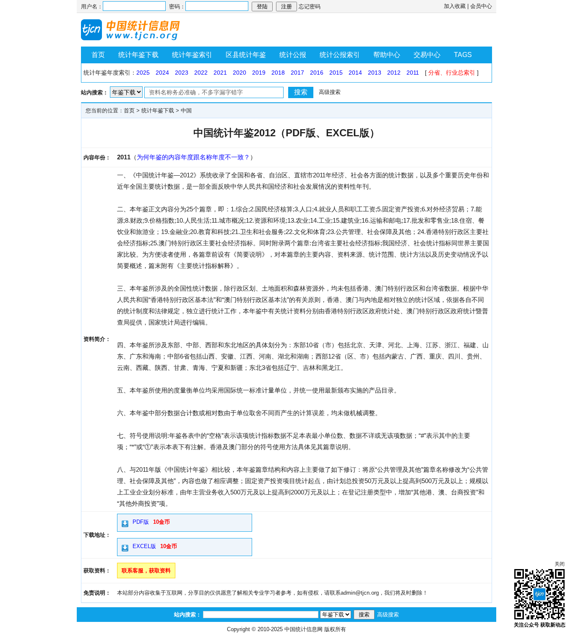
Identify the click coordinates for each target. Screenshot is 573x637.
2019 (259, 72)
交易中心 (427, 54)
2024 (162, 72)
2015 (336, 72)
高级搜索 (330, 92)
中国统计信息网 (303, 629)
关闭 (560, 564)
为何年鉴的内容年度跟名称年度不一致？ (193, 157)
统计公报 (292, 54)
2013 (374, 72)
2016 (316, 72)
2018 (278, 72)
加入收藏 (455, 6)
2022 (201, 72)
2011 (412, 72)
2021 (220, 72)
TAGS (463, 54)
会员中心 (481, 6)
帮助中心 (386, 54)
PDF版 (141, 522)
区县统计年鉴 (246, 54)
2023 (181, 72)
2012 (394, 72)
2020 (239, 72)
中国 (186, 110)
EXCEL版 (144, 546)
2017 (297, 72)
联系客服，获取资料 (146, 570)
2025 (143, 72)
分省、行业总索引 (451, 72)
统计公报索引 (340, 54)
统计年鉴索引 (192, 54)
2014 (355, 72)
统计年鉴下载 (138, 54)
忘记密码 (309, 6)
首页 (98, 54)
